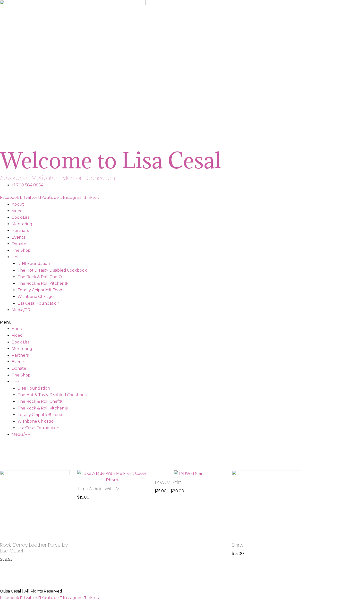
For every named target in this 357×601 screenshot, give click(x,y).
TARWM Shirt (167, 482)
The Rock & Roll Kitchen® (42, 283)
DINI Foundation (33, 263)
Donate (19, 244)
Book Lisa (21, 217)
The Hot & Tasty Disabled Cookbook (52, 270)
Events (18, 237)
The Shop (21, 250)
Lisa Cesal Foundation (38, 303)
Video (17, 211)
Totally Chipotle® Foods (40, 290)
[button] (178, 322)
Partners (20, 230)
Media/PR (21, 310)
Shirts (238, 545)
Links (16, 257)
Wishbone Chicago (35, 296)
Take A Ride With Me (100, 488)
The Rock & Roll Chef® (39, 277)
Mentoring (22, 224)
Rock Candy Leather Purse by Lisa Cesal (34, 548)
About (18, 204)
